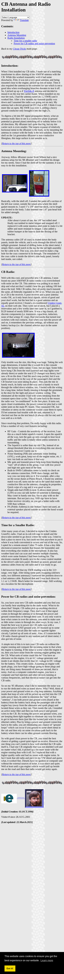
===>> (21, 797)
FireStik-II (29, 91)
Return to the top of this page (16, 143)
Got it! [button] (10, 968)
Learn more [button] (47, 960)
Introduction (13, 32)
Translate (24, 20)
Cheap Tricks (19, 48)
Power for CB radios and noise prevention (34, 43)
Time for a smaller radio (25, 40)
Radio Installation (16, 38)
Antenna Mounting (16, 35)
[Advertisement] (32, 858)
